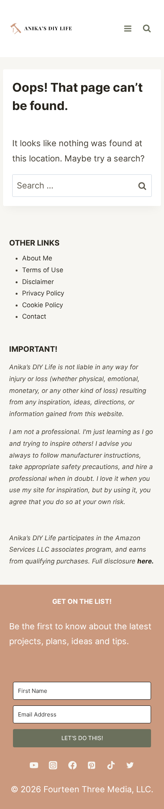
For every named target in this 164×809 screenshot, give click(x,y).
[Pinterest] (91, 765)
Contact (34, 316)
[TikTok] (111, 765)
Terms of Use (42, 270)
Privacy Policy (43, 293)
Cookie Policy (42, 305)
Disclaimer (38, 282)
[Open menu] (127, 28)
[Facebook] (72, 765)
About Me (37, 258)
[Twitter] (130, 765)
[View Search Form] (147, 29)
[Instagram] (53, 765)
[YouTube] (34, 765)
